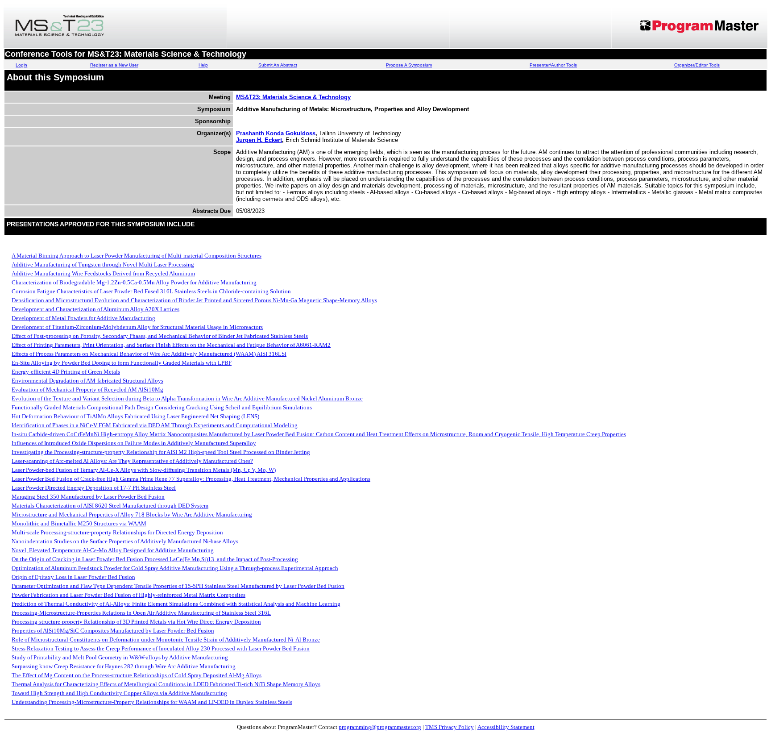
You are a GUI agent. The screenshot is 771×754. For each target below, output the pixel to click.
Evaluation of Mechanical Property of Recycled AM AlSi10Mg (87, 389)
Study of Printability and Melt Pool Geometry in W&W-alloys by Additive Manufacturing (120, 657)
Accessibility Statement (506, 727)
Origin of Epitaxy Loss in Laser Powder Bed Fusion (73, 577)
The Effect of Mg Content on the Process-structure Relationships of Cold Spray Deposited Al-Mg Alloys (136, 675)
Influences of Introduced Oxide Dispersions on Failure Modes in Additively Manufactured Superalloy (134, 443)
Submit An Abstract (277, 64)
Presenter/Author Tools (553, 64)
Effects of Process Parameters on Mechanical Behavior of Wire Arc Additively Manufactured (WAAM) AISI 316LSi (149, 353)
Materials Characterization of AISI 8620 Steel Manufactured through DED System (110, 505)
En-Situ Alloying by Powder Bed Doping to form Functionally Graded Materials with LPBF (122, 362)
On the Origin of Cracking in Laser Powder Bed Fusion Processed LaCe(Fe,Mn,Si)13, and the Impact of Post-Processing (155, 559)
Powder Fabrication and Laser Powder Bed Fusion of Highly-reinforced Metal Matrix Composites (128, 595)
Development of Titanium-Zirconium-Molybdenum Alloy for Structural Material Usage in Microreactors (137, 327)
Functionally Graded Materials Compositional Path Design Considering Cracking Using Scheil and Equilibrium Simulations (162, 407)
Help (203, 64)
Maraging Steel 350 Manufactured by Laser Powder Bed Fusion (88, 496)
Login (21, 64)
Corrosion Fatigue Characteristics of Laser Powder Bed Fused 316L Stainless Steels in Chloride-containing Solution (151, 291)
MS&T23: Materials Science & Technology (293, 97)
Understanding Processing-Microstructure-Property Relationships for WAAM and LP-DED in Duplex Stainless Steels (152, 702)
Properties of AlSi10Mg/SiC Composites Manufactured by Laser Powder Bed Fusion (113, 630)
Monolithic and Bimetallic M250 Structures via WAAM (79, 523)
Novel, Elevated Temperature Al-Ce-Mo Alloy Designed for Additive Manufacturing (113, 550)
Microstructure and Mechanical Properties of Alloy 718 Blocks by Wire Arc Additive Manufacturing (132, 514)
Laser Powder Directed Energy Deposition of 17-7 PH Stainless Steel (94, 487)
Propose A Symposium (409, 64)
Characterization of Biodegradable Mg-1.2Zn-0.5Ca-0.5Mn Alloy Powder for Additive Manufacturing (134, 282)
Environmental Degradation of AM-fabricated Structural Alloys (87, 380)
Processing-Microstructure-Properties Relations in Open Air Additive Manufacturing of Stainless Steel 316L (141, 612)
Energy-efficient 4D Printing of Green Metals (66, 371)
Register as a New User (114, 64)
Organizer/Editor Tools (697, 64)
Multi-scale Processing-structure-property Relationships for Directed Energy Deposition (117, 532)
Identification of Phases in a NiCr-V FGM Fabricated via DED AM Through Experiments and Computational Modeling (155, 425)
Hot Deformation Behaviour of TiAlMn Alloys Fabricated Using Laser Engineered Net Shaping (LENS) (135, 416)
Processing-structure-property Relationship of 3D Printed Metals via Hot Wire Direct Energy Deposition (136, 621)
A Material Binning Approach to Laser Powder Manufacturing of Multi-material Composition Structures (136, 255)
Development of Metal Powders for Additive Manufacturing (83, 318)
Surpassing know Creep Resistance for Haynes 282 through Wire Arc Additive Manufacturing (124, 666)
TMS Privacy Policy (449, 727)
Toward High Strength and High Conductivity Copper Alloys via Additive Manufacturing (119, 693)
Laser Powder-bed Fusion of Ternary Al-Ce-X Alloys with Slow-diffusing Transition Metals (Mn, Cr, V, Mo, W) (144, 470)
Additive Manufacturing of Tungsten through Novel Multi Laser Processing (103, 264)
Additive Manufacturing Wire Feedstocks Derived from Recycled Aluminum (103, 273)
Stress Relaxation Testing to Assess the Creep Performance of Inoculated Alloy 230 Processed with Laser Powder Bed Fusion (161, 648)
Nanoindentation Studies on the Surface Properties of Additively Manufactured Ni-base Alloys (125, 541)
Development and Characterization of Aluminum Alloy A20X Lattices (95, 309)
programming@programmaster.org (380, 727)
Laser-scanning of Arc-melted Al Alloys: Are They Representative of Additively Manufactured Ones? (132, 461)
